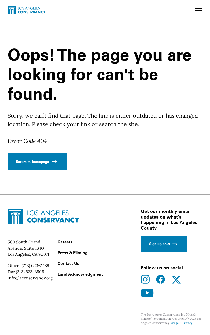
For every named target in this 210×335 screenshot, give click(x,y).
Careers (65, 241)
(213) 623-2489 (35, 265)
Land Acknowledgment (80, 274)
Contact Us (68, 263)
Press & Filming (73, 252)
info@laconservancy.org (30, 277)
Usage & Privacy (181, 323)
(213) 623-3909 (30, 271)
